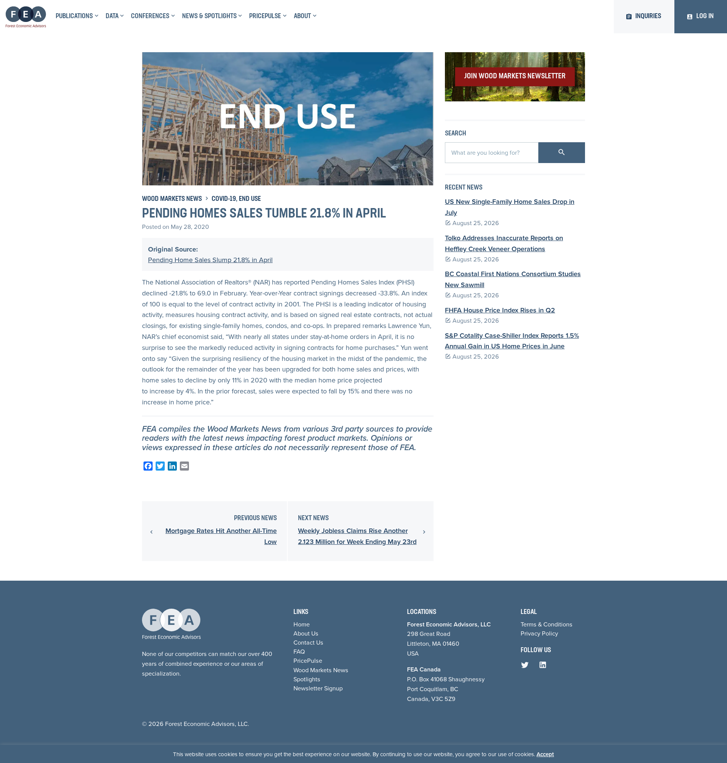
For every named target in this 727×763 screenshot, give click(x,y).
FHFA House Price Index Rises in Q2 (500, 310)
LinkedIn (544, 667)
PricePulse (265, 16)
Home (301, 624)
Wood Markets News (172, 199)
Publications (74, 16)
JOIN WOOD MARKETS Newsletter (515, 76)
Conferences (150, 16)
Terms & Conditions (547, 624)
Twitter (527, 667)
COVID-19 (224, 199)
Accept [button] (545, 754)
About (302, 16)
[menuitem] (76, 16)
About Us (305, 633)
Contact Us (308, 642)
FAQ (299, 651)
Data (112, 16)
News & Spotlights (209, 16)
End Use (250, 199)
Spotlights (306, 679)
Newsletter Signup (318, 688)
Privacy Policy (539, 633)
